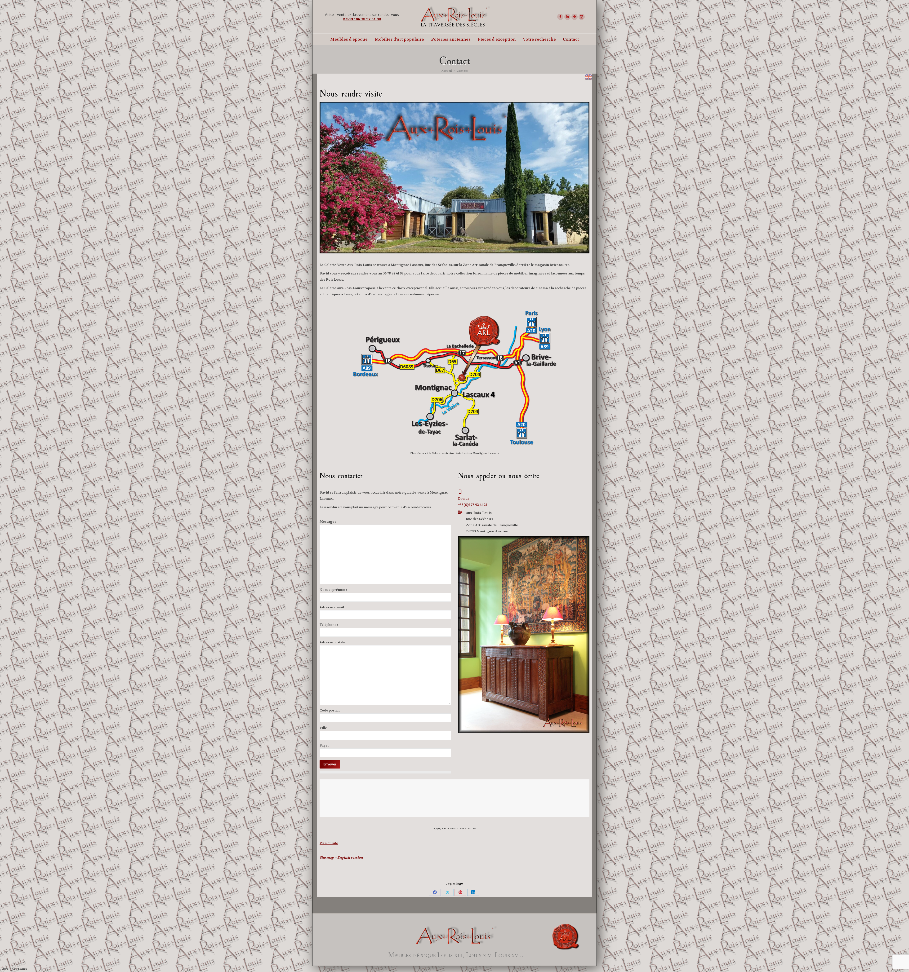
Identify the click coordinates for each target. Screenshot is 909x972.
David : (463, 498)
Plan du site (329, 843)
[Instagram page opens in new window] (582, 17)
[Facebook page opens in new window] (560, 17)
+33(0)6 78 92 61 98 (472, 505)
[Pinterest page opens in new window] (574, 17)
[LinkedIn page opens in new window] (567, 17)
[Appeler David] (472, 492)
